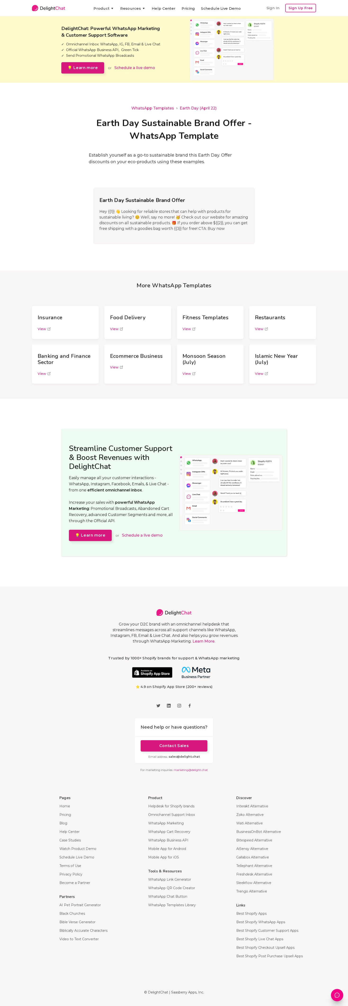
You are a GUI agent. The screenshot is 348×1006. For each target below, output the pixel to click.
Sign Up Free (301, 8)
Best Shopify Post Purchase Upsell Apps (269, 956)
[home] (48, 8)
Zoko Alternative (250, 815)
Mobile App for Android (167, 849)
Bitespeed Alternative (254, 840)
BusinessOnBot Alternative (258, 832)
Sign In (273, 8)
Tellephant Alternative (254, 866)
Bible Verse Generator (77, 922)
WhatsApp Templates (152, 108)
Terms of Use (70, 866)
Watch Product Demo (77, 849)
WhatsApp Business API (168, 840)
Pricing (188, 8)
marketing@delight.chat (191, 770)
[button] (103, 8)
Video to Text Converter (79, 939)
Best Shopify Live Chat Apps (259, 939)
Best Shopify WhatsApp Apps (260, 922)
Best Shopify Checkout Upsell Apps (265, 947)
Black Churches (72, 913)
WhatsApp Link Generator (169, 879)
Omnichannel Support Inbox (171, 815)
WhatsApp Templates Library (172, 905)
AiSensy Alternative (252, 849)
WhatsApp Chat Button (167, 896)
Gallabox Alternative (252, 857)
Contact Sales (174, 746)
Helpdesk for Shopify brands (171, 806)
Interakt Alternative (252, 806)
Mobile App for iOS (163, 857)
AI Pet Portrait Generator (80, 905)
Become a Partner (74, 883)
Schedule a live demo (134, 68)
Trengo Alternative (251, 891)
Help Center (163, 8)
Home (64, 806)
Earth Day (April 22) (198, 108)
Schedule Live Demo (221, 8)
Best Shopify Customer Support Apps (267, 930)
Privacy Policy (70, 874)
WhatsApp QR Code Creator (171, 888)
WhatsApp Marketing (166, 823)
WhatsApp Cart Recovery (169, 832)
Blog (63, 823)
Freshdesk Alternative (254, 874)
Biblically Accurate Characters (83, 930)
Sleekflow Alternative (253, 883)
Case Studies (70, 840)
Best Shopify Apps (251, 913)
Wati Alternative (249, 823)
